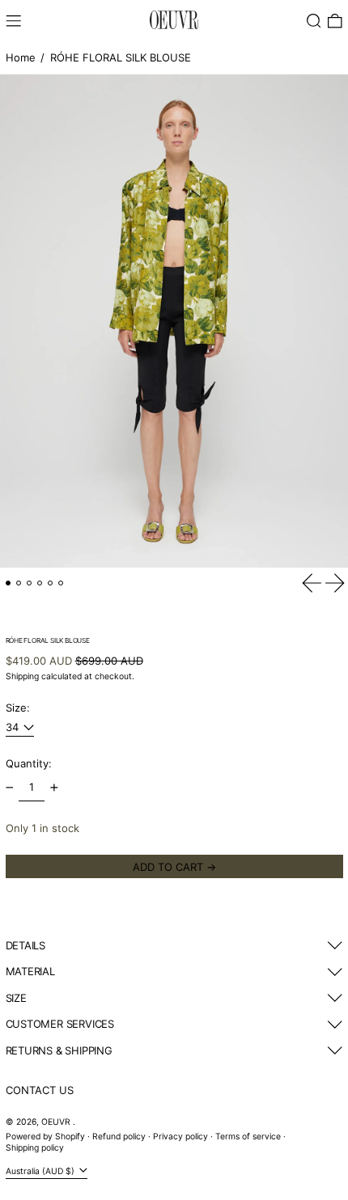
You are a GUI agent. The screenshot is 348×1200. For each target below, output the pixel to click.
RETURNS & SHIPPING (59, 1050)
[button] (314, 21)
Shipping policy (35, 1148)
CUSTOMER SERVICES (60, 1023)
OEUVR (57, 1122)
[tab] (8, 583)
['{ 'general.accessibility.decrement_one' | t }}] (9, 788)
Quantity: (29, 763)
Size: (18, 707)
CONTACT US (40, 1090)
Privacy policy (180, 1136)
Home (21, 57)
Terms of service (248, 1136)
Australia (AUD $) (41, 1171)
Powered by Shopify (45, 1136)
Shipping (22, 676)
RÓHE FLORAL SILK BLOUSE (120, 57)
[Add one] (54, 788)
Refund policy (119, 1136)
